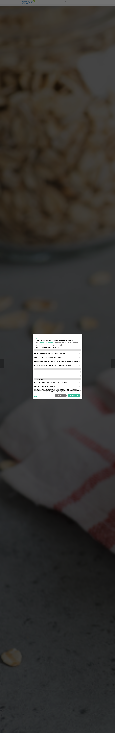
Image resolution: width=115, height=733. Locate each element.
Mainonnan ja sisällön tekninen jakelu (44, 386)
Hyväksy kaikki (74, 395)
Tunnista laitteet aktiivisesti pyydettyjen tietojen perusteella (50, 376)
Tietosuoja (36, 396)
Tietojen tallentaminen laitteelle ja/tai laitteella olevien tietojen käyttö (53, 365)
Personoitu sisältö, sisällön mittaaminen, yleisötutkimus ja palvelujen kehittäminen (56, 361)
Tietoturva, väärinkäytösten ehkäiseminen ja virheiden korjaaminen (52, 382)
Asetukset (60, 395)
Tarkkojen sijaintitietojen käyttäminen (44, 372)
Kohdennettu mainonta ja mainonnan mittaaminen (47, 357)
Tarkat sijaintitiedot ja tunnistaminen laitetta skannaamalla (50, 353)
